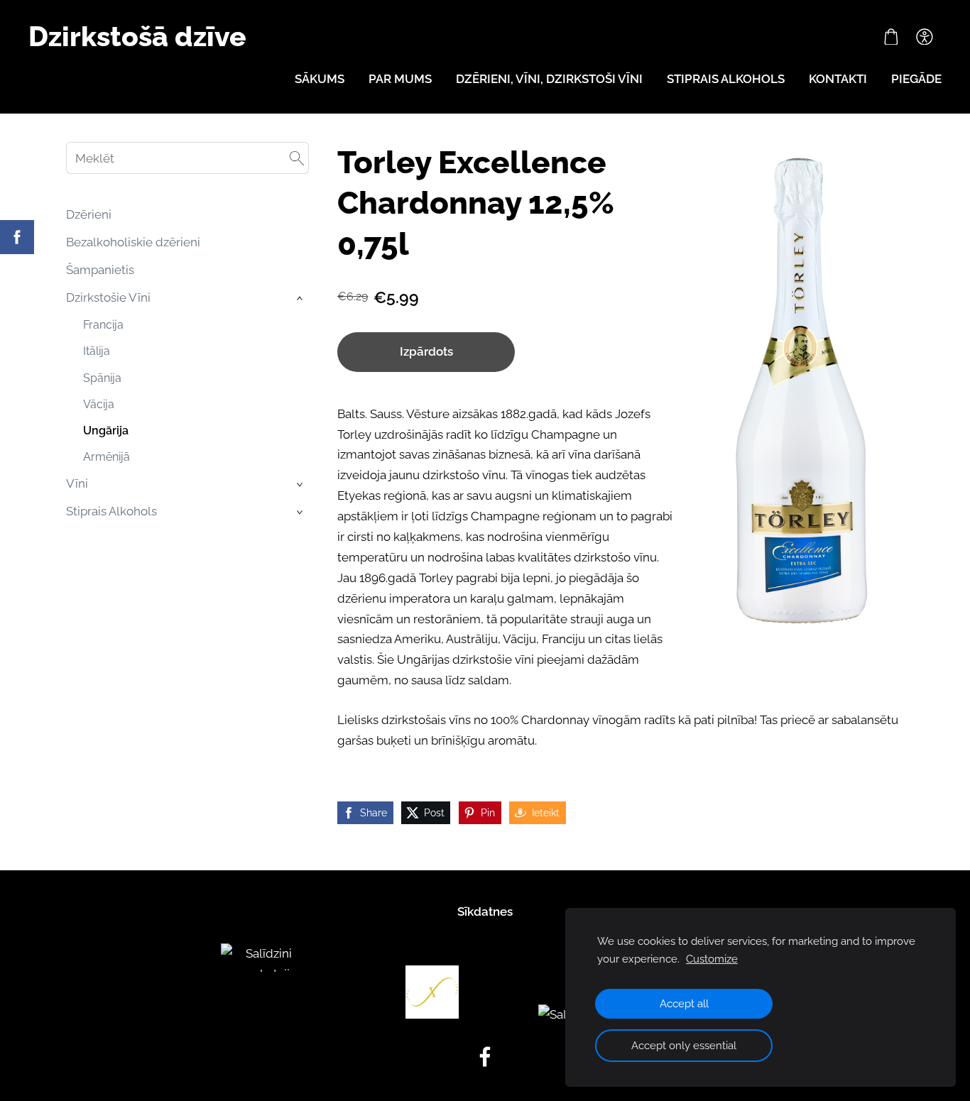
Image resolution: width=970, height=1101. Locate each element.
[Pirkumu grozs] (891, 37)
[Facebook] (485, 1057)
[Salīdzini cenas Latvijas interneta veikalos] (263, 1014)
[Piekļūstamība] (925, 37)
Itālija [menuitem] (96, 351)
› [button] (301, 298)
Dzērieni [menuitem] (88, 214)
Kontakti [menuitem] (838, 79)
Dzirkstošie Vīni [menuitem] (108, 297)
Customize (712, 959)
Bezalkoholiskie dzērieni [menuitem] (133, 242)
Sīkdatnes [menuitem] (485, 911)
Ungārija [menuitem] (106, 430)
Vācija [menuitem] (98, 404)
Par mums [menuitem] (400, 79)
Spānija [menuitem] (102, 378)
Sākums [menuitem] (319, 79)
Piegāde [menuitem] (916, 79)
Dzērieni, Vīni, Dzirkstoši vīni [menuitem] (549, 79)
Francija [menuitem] (103, 325)
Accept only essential (683, 1045)
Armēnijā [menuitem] (106, 457)
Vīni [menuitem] (77, 483)
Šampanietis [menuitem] (100, 270)
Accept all (684, 1003)
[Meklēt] (296, 158)
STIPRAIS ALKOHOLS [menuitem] (726, 79)
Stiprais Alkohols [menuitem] (111, 511)
